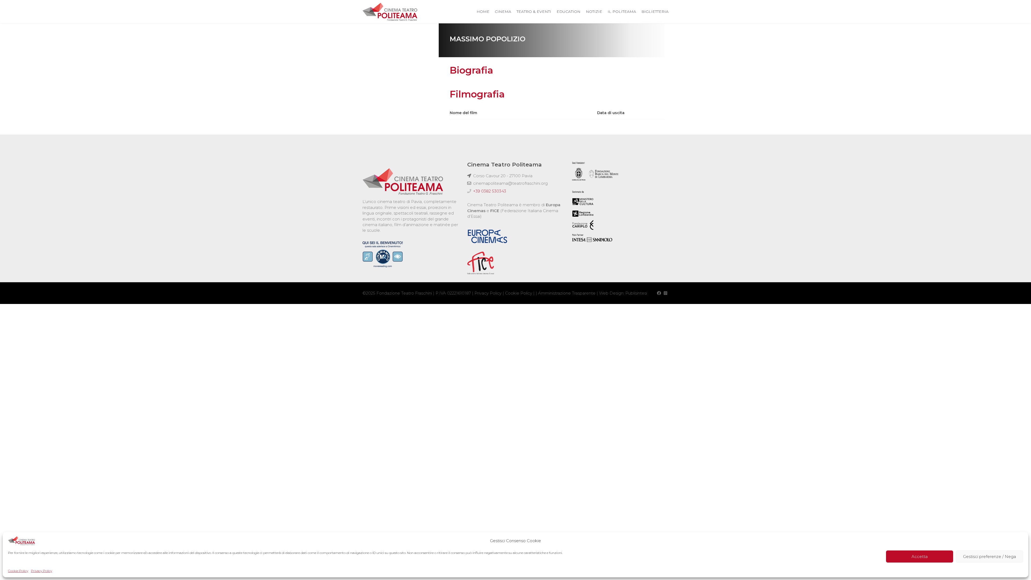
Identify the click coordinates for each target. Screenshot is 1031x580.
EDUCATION (568, 11)
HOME (483, 11)
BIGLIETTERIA (655, 11)
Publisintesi (636, 293)
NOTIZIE (594, 11)
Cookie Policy (18, 571)
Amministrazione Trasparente (567, 293)
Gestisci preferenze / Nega (989, 556)
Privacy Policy (41, 571)
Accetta (920, 556)
